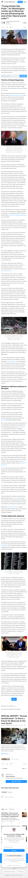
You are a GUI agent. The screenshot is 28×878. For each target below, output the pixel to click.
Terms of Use (21, 858)
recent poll (17, 498)
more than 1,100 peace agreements (17, 215)
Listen (25, 22)
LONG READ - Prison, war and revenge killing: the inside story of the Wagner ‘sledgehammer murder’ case (10, 814)
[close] (24, 828)
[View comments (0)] (7, 27)
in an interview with (12, 361)
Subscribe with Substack (15, 855)
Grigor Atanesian (10, 21)
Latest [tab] (6, 809)
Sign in (25, 2)
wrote (2, 482)
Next (23, 768)
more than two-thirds (12, 507)
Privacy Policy (15, 861)
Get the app (20, 871)
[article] (14, 818)
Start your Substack (10, 871)
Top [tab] (2, 809)
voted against (4, 545)
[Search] (25, 809)
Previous (5, 768)
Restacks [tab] (10, 792)
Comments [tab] (4, 792)
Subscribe (20, 2)
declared (3, 420)
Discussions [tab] (11, 809)
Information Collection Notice (18, 860)
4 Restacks (16, 759)
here (15, 706)
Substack (7, 875)
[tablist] (7, 792)
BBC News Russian (14, 725)
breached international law (16, 95)
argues (14, 294)
